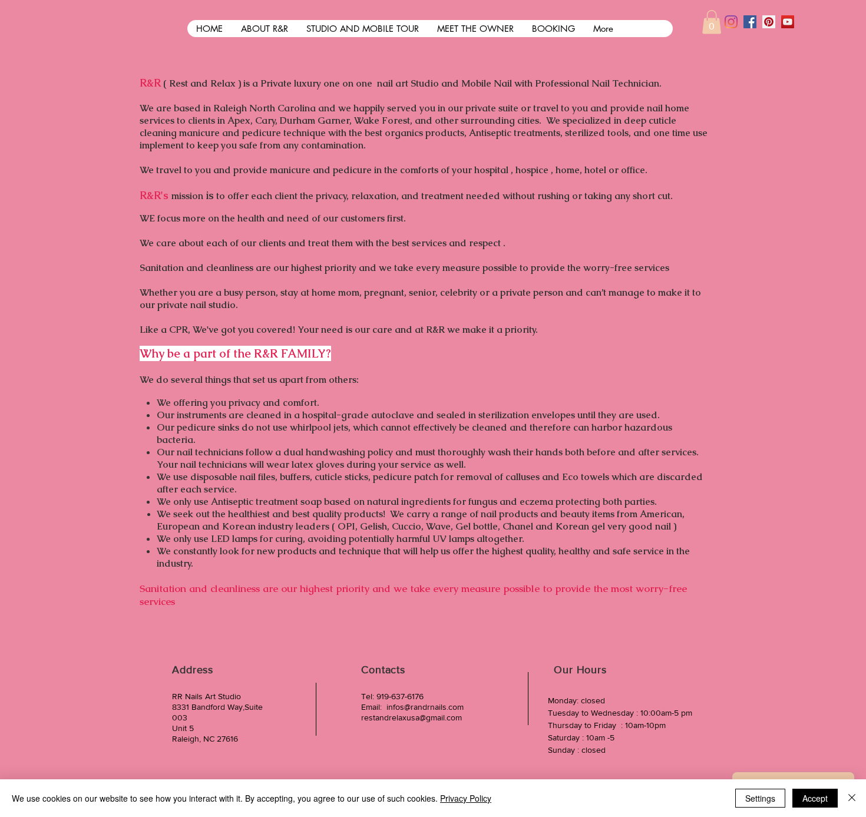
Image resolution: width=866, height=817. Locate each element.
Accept (815, 798)
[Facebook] (749, 21)
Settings (760, 798)
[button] (712, 22)
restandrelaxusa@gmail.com (411, 717)
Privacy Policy (465, 798)
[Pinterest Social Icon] (768, 21)
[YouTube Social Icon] (787, 21)
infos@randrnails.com (425, 707)
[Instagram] (731, 21)
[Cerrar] (852, 798)
